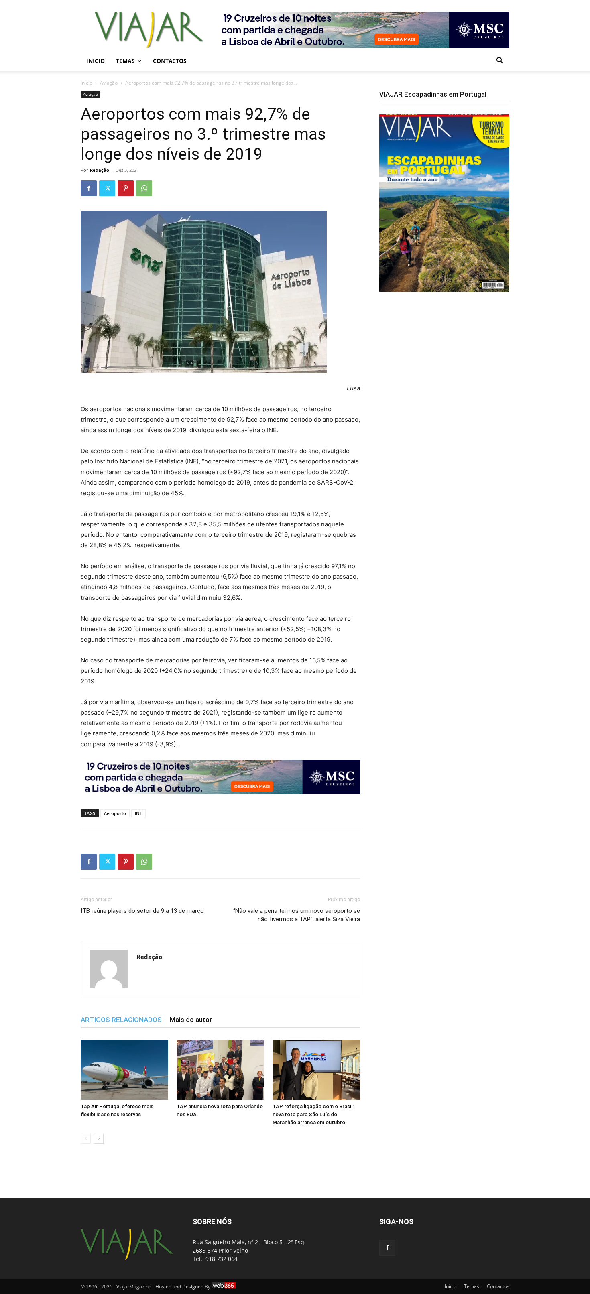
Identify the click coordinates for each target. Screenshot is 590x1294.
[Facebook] (89, 188)
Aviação (109, 82)
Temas (125, 61)
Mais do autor (191, 1020)
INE (138, 813)
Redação (99, 170)
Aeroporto (115, 813)
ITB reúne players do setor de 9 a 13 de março (142, 910)
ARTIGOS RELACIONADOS (121, 1020)
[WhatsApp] (144, 188)
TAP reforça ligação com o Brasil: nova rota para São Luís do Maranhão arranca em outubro (313, 1114)
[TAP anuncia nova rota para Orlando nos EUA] (220, 1070)
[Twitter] (107, 188)
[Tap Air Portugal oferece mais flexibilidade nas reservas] (124, 1070)
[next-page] (99, 1139)
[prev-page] (86, 1139)
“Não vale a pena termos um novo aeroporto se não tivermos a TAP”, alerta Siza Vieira (296, 915)
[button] (499, 61)
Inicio (95, 61)
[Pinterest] (126, 188)
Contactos (170, 61)
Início (86, 82)
